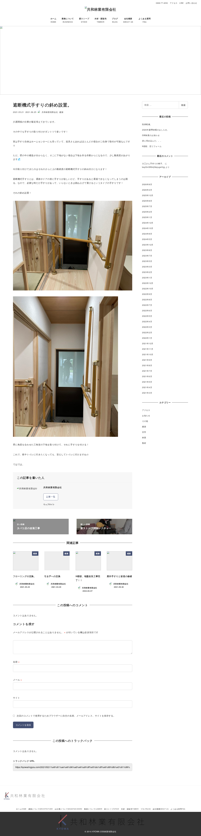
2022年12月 (147, 283)
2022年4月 (147, 321)
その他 (145, 421)
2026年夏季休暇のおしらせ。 (155, 129)
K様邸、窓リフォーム (152, 146)
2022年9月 (147, 294)
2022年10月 (147, 288)
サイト (16, 697)
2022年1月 (147, 338)
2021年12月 (147, 343)
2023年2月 (147, 272)
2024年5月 (147, 239)
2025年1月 (147, 217)
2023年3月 (147, 266)
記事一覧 (50, 496)
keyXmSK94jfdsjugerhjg (153, 167)
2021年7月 (147, 370)
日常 (144, 432)
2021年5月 (147, 381)
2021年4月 (147, 387)
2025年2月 (147, 211)
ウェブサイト (49, 504)
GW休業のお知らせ (151, 135)
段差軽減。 (147, 124)
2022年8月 (147, 299)
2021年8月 (147, 365)
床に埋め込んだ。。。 (152, 140)
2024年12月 (147, 222)
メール (17, 679)
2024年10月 (147, 228)
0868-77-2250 (162, 3)
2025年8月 (147, 200)
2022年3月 (147, 327)
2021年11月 (147, 349)
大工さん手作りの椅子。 (153, 163)
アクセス (173, 3)
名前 (16, 661)
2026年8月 (147, 184)
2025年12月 (147, 195)
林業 (144, 437)
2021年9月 (147, 359)
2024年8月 (147, 233)
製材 (144, 443)
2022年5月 (147, 316)
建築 (61, 112)
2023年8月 (147, 250)
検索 (183, 105)
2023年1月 (147, 277)
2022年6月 (147, 310)
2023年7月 (147, 255)
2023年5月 (147, 261)
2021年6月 (147, 376)
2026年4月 (147, 189)
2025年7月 (147, 206)
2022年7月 (147, 305)
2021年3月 (147, 392)
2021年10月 (147, 354)
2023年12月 (147, 244)
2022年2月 (147, 332)
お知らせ (146, 415)
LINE (181, 3)
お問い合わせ (191, 3)
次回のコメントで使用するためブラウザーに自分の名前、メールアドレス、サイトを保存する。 (66, 715)
